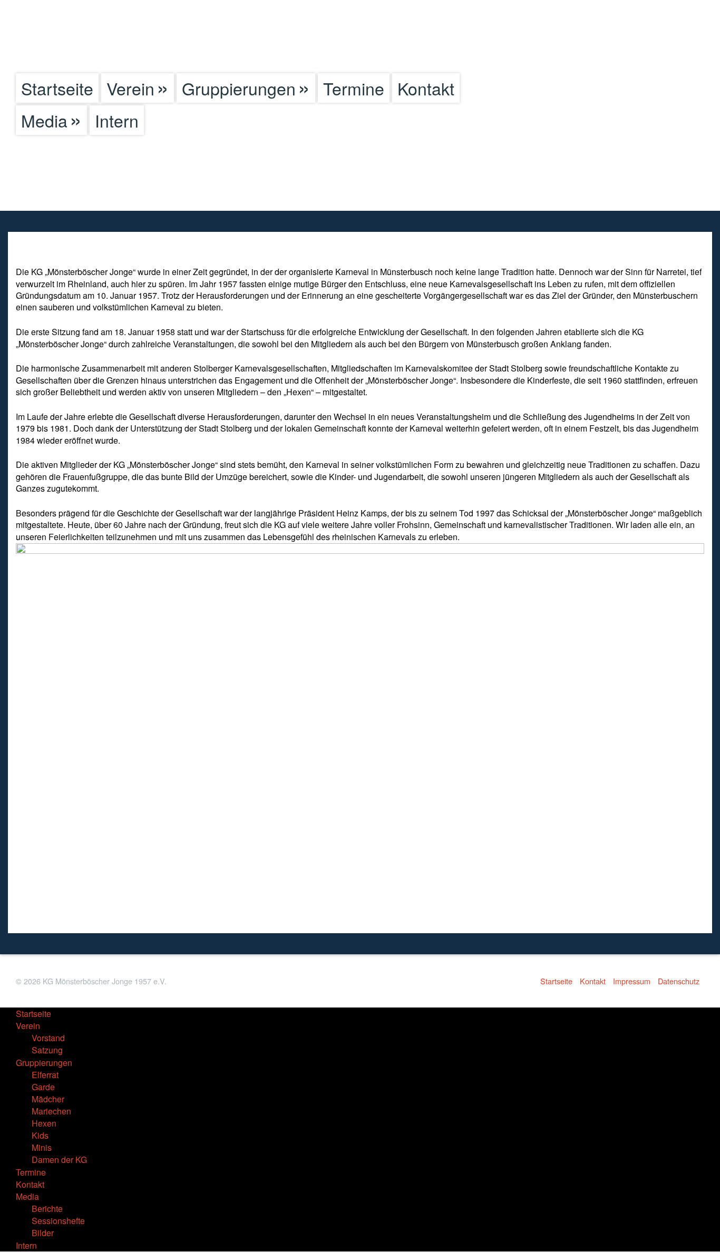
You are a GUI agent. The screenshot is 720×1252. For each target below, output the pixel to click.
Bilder (43, 1233)
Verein (130, 88)
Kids (40, 1135)
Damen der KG (59, 1159)
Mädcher (48, 1099)
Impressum (631, 980)
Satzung (47, 1050)
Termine (353, 88)
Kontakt (425, 88)
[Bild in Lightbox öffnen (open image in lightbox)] (360, 733)
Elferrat (45, 1075)
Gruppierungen (239, 88)
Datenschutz (678, 980)
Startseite (57, 88)
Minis (42, 1147)
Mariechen (51, 1111)
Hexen (44, 1123)
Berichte (47, 1208)
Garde (43, 1087)
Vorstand (48, 1038)
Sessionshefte (58, 1221)
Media (44, 120)
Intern (117, 120)
